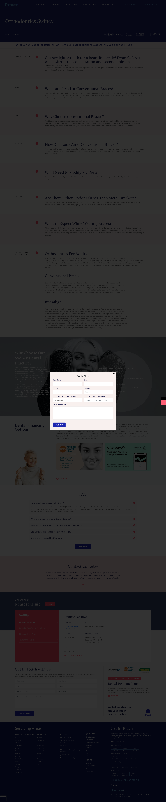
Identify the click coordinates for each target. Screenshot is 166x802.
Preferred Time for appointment (95, 396)
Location (87, 388)
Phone (55, 388)
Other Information (59, 404)
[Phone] (163, 402)
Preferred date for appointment (64, 396)
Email (86, 380)
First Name (57, 380)
